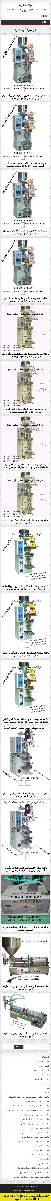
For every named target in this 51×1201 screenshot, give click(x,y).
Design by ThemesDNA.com (25, 1190)
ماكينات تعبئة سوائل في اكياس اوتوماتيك (34, 1119)
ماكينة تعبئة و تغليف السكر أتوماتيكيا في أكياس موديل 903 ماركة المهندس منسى (25, 410)
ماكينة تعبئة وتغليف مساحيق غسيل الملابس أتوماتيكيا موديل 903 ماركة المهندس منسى (25, 355)
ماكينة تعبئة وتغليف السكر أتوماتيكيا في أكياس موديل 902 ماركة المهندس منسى (25, 654)
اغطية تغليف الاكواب (41, 1061)
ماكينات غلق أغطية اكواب (40, 1155)
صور (47, 1088)
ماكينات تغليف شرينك (41, 1150)
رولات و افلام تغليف (42, 1079)
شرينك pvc (44, 1084)
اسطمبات (45, 1057)
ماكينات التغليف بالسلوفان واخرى (37, 1101)
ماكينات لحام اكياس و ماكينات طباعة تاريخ (34, 1173)
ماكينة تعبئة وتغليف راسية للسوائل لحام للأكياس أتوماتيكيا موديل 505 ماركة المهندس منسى (25, 869)
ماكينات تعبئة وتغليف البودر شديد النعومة (34, 1133)
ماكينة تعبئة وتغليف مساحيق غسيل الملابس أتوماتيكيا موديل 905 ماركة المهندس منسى (25, 97)
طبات (47, 1092)
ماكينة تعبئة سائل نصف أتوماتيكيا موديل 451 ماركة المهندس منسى (25, 928)
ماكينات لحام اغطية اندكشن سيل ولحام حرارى (32, 1168)
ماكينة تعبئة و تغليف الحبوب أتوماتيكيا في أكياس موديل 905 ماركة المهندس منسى (25, 299)
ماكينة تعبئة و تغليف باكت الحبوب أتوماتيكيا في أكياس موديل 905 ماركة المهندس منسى (25, 164)
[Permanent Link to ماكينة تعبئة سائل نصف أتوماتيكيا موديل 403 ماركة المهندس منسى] (25, 1012)
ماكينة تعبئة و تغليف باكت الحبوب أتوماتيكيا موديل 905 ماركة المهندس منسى (25, 232)
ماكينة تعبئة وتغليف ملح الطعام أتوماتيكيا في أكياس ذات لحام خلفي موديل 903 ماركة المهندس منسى (25, 465)
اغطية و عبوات (43, 1066)
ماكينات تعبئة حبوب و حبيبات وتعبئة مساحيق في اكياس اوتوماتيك (26, 1110)
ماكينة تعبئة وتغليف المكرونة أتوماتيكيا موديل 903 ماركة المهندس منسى (25, 521)
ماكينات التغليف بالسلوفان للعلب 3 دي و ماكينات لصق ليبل (28, 1097)
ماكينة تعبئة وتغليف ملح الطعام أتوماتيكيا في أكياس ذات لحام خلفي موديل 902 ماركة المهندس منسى (25, 720)
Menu (43, 16)
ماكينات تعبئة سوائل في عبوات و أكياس (35, 1124)
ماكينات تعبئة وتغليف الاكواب (39, 1128)
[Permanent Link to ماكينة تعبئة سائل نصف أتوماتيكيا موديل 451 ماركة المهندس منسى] (25, 900)
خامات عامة (44, 1075)
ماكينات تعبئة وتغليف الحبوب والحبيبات (25, 41)
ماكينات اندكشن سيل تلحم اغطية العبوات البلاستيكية (30, 1106)
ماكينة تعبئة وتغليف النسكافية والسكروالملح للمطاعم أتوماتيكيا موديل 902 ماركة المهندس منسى (25, 587)
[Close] (48, 1196)
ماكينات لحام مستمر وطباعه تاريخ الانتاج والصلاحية (31, 1177)
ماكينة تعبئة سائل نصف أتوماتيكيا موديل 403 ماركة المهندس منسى (25, 1034)
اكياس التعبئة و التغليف (41, 1070)
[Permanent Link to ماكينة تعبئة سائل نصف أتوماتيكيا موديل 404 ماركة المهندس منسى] (25, 959)
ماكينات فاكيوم (43, 1159)
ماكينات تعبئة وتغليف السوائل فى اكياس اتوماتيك (25, 732)
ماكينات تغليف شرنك (41, 1146)
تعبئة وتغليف (26, 5)
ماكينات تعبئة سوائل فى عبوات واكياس (25, 881)
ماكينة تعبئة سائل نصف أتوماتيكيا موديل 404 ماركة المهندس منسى (25, 987)
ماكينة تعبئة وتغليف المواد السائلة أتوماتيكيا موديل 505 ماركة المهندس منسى (25, 794)
